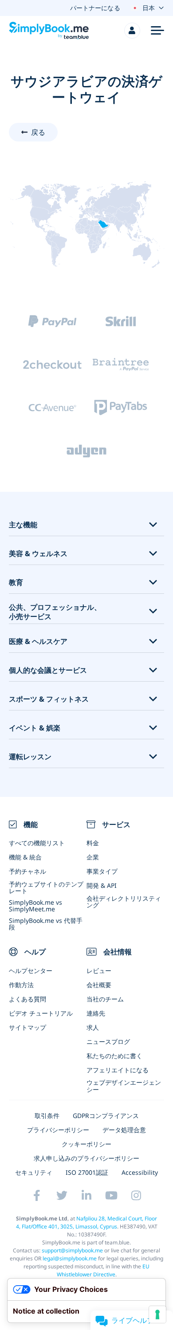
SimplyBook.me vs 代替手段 (46, 923)
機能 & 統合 (25, 857)
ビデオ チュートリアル (41, 1013)
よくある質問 (27, 999)
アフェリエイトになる (117, 1070)
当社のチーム (105, 999)
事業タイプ (102, 871)
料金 (92, 843)
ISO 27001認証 (87, 1172)
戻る (38, 132)
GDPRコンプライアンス (106, 1115)
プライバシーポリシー (58, 1130)
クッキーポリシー (86, 1144)
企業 (92, 857)
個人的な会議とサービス (48, 670)
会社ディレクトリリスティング (123, 901)
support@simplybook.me (72, 1250)
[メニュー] (157, 30)
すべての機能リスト (37, 843)
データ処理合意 (124, 1130)
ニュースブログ (108, 1041)
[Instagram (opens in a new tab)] (136, 1195)
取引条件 (47, 1115)
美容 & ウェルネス (38, 553)
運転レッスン (30, 756)
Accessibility (140, 1172)
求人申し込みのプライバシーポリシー (86, 1158)
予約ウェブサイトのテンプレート (46, 887)
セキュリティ (33, 1172)
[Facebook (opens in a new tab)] (36, 1195)
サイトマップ (27, 1027)
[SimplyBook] (49, 30)
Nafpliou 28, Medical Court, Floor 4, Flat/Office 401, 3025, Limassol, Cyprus (86, 1222)
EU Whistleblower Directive (103, 1270)
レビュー (98, 970)
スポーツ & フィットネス (49, 699)
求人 (92, 1027)
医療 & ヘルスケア (38, 641)
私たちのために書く (114, 1055)
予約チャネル (27, 871)
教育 (16, 582)
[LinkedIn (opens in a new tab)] (86, 1195)
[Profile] (132, 31)
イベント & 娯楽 (34, 728)
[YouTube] (111, 1195)
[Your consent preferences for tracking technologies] (157, 1314)
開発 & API (101, 885)
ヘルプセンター (30, 970)
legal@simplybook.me (70, 1258)
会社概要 (98, 985)
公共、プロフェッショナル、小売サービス (55, 612)
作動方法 (21, 985)
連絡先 (95, 1013)
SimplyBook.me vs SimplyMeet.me (35, 905)
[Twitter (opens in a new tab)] (61, 1195)
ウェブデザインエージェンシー (123, 1085)
